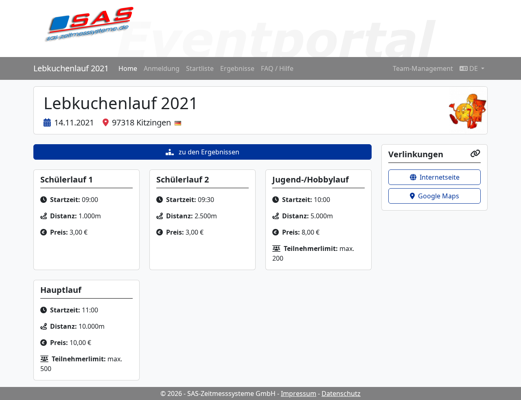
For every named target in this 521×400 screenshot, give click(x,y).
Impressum (298, 393)
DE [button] (473, 68)
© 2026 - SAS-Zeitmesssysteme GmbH (218, 393)
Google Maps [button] (438, 195)
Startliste (200, 68)
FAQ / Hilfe (277, 68)
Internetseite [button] (440, 177)
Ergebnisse (237, 68)
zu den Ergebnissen (208, 151)
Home (127, 68)
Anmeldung (162, 68)
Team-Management (423, 68)
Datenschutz (341, 393)
